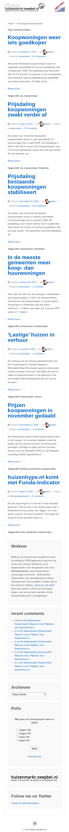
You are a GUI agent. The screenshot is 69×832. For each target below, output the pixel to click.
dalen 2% (24, 737)
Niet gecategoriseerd (19, 496)
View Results (34, 756)
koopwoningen (31, 96)
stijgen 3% (25, 730)
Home (11, 23)
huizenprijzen (35, 469)
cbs (21, 96)
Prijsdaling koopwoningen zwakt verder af (27, 109)
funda (22, 532)
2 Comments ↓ (39, 354)
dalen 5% (24, 740)
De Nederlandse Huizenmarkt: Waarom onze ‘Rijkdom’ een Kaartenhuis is (34, 624)
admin (50, 52)
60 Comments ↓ (39, 56)
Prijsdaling (44, 168)
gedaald (24, 469)
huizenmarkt (23, 56)
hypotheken (31, 532)
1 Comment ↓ (38, 287)
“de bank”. (50, 585)
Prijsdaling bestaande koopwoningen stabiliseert (27, 184)
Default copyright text (37, 829)
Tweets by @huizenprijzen (25, 803)
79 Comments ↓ (31, 128)
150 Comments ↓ (40, 206)
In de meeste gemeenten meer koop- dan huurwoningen (29, 265)
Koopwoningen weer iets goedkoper (34, 40)
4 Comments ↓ (39, 429)
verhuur (38, 397)
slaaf (37, 585)
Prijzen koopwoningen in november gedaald (32, 410)
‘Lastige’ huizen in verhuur (31, 337)
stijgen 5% (25, 733)
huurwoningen (26, 326)
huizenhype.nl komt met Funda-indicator (34, 479)
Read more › (14, 88)
